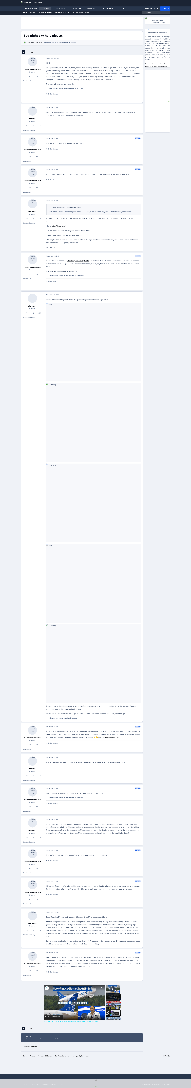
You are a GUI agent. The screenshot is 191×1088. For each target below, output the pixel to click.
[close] (96, 1080)
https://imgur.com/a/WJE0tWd (78, 261)
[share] (101, 987)
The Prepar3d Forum (68, 42)
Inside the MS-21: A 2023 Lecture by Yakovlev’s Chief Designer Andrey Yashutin (74, 988)
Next (31, 52)
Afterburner (32, 118)
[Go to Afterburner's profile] (32, 111)
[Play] (113, 1005)
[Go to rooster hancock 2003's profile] (25, 42)
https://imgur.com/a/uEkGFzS (109, 737)
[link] (47, 988)
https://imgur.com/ (59, 226)
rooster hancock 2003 (34, 42)
